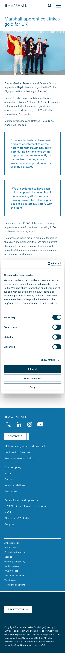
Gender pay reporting (14, 561)
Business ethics (11, 547)
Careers (9, 479)
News (7, 473)
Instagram (29, 424)
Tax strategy (10, 580)
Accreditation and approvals (21, 500)
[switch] (56, 327)
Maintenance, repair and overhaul (24, 446)
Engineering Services (17, 452)
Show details (48, 359)
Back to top (16, 609)
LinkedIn (19, 424)
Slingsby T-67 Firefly (16, 518)
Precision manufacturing (19, 458)
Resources (10, 491)
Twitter (8, 424)
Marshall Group (17, 5)
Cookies (8, 556)
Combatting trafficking (15, 552)
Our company (12, 467)
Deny (32, 387)
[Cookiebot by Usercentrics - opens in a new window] (47, 264)
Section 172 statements (15, 575)
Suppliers (10, 524)
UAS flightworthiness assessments (25, 506)
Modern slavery (11, 566)
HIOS (7, 512)
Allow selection (32, 378)
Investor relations (14, 485)
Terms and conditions (14, 584)
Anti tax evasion (11, 542)
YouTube (40, 424)
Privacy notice (11, 570)
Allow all (32, 369)
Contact (13, 436)
